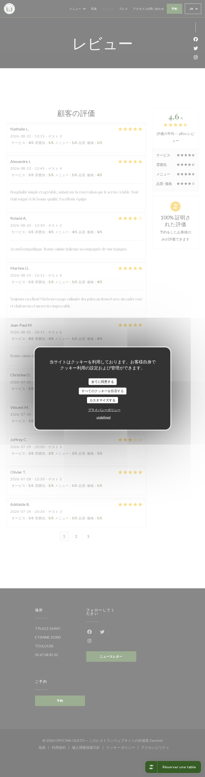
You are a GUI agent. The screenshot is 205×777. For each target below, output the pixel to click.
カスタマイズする (103, 400)
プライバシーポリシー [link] (104, 410)
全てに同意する (102, 381)
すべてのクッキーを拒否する (103, 391)
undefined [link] (103, 417)
